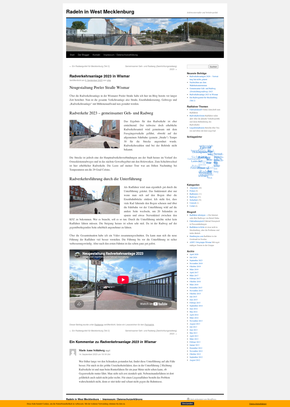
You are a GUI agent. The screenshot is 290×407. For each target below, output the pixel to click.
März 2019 (194, 269)
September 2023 (196, 260)
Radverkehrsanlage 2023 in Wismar (204, 94)
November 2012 (196, 351)
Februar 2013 (195, 342)
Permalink (149, 324)
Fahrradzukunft (196, 109)
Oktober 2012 (195, 354)
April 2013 (194, 335)
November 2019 (196, 263)
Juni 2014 (194, 308)
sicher (208, 170)
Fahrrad (207, 148)
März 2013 (194, 338)
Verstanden (187, 403)
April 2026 (194, 254)
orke (109, 80)
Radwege (98, 324)
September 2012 (196, 357)
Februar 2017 (195, 278)
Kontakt (96, 54)
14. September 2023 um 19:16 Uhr (94, 354)
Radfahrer (204, 159)
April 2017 (194, 272)
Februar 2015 (195, 302)
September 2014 (196, 305)
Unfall (192, 206)
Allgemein (194, 187)
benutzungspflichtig (219, 161)
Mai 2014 (193, 311)
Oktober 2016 (195, 281)
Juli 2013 (193, 326)
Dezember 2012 (196, 348)
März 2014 (194, 317)
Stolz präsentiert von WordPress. (203, 399)
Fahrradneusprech (197, 221)
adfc (214, 165)
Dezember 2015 (196, 287)
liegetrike (211, 157)
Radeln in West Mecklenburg (100, 11)
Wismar (209, 164)
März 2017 (194, 275)
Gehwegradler (194, 156)
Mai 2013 (193, 332)
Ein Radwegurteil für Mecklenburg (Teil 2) (89, 66)
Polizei (199, 168)
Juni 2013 (194, 329)
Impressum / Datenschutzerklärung (121, 54)
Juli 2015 (193, 296)
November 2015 (196, 290)
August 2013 (195, 323)
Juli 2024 (193, 257)
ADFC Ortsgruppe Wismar (200, 242)
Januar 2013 (194, 345)
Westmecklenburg (203, 173)
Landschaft (196, 160)
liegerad (197, 148)
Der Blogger (83, 54)
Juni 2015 (194, 299)
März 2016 (194, 284)
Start (72, 54)
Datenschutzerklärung (258, 403)
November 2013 (196, 320)
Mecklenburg (216, 169)
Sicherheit (200, 153)
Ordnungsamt (200, 151)
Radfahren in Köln (197, 227)
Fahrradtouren (197, 165)
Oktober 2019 (195, 266)
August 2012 (195, 360)
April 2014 (194, 314)
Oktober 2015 (195, 293)
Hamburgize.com (196, 236)
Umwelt (193, 202)
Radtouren (194, 193)
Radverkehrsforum (197, 115)
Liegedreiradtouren (197, 127)
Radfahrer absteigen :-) (199, 215)
